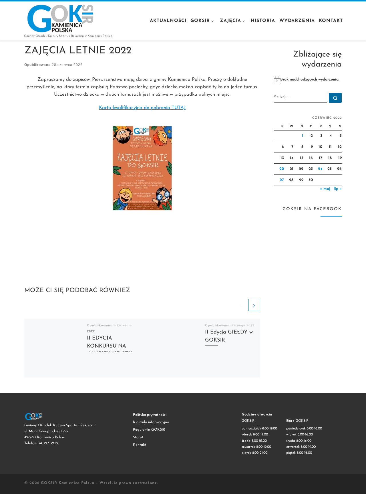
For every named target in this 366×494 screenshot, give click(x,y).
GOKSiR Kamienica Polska (67, 483)
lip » (338, 189)
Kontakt (139, 445)
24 (320, 169)
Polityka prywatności (149, 415)
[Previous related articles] (241, 305)
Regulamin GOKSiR (149, 429)
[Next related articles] (254, 305)
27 (282, 180)
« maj (325, 189)
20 (281, 169)
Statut (138, 437)
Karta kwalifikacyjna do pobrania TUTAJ (142, 107)
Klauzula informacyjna (151, 422)
